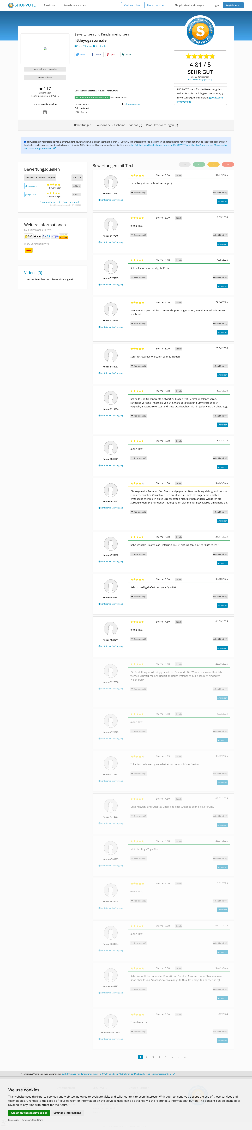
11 (185, 164)
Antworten (222, 201)
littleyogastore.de (132, 104)
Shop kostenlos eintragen (189, 5)
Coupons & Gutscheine (110, 125)
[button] (81, 54)
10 (199, 164)
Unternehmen (156, 5)
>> (185, 1057)
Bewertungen (82, 125)
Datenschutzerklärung (32, 1120)
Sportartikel (101, 46)
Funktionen (50, 5)
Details (179, 175)
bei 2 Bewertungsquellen (199, 79)
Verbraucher (132, 5)
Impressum (13, 1120)
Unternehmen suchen (73, 5)
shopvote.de (31, 186)
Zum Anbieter (45, 77)
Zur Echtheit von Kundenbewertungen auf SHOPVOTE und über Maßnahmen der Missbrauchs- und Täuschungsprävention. (117, 1074)
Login (216, 5)
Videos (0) (135, 125)
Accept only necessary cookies (29, 1112)
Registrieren (233, 5)
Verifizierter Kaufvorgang (111, 199)
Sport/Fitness (84, 46)
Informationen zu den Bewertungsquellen (61, 202)
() (221, 192)
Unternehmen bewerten (45, 69)
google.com (30, 194)
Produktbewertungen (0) (162, 125)
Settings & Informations (67, 1112)
